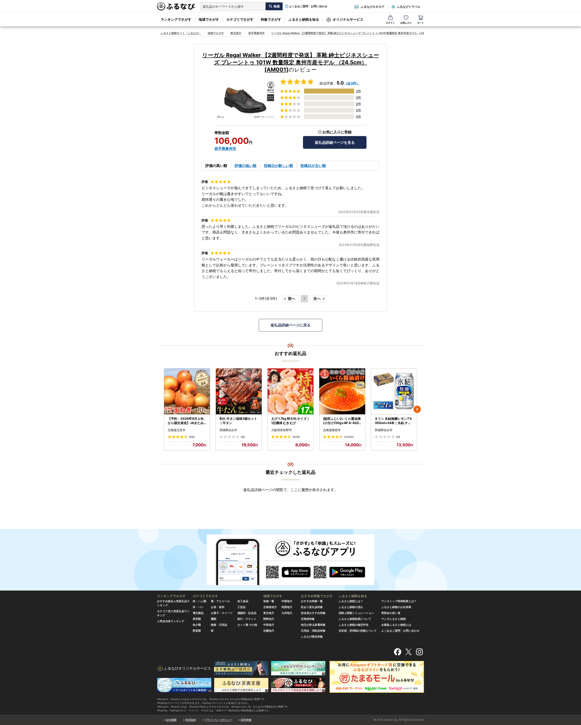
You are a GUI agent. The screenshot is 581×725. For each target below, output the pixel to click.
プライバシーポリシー (218, 720)
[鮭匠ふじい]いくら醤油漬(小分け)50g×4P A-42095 (342, 421)
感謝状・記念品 (246, 613)
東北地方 (235, 33)
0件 (358, 97)
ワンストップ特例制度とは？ (399, 601)
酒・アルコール (220, 601)
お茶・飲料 (217, 607)
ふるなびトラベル (408, 6)
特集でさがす (271, 19)
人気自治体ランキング (170, 621)
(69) (192, 437)
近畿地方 (268, 630)
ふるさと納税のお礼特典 (396, 607)
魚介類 (197, 624)
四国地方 (286, 607)
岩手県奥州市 (256, 33)
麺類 (213, 619)
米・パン (198, 607)
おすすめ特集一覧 (312, 601)
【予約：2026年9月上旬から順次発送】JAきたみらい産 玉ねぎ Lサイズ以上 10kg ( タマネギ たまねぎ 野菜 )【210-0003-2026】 (187, 421)
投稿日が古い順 (313, 165)
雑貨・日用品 (219, 624)
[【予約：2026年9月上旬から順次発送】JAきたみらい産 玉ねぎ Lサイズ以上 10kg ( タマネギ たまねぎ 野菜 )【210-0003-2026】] (187, 391)
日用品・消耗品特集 (313, 630)
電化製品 (198, 613)
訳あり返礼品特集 (312, 607)
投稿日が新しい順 (278, 165)
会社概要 (171, 720)
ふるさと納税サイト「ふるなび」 (180, 33)
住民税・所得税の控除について (358, 630)
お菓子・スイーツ (222, 613)
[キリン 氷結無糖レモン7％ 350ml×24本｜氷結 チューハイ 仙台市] (394, 391)
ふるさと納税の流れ (351, 607)
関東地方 (268, 619)
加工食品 (242, 601)
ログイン (390, 22)
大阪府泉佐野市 (281, 430)
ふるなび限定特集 (312, 636)
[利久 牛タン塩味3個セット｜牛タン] (239, 391)
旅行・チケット (246, 619)
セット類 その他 (247, 624)
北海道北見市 (176, 430)
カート (420, 22)
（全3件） (352, 83)
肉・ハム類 (199, 601)
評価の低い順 (245, 165)
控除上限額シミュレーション (356, 613)
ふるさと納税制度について (355, 619)
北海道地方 (270, 607)
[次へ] (417, 409)
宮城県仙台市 (228, 430)
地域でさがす (209, 19)
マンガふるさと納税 (393, 619)
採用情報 (246, 720)
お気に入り (406, 22)
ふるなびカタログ (372, 6)
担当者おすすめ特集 (313, 613)
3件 (358, 91)
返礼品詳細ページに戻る (290, 325)
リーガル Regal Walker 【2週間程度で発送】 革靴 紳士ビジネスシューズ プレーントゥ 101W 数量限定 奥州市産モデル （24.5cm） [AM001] (358, 33)
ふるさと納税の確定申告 (354, 624)
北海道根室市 (332, 430)
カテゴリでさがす (240, 19)
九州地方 (286, 613)
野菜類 (197, 630)
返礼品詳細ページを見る (335, 142)
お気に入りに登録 (337, 132)
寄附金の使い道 (390, 613)
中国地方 (286, 601)
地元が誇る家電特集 (313, 624)
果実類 (197, 619)
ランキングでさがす (176, 19)
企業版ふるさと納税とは (396, 624)
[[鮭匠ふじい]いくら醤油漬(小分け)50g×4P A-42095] (342, 391)
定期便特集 (308, 619)
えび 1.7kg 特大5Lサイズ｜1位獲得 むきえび (290, 421)
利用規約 (190, 720)
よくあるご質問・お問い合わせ (308, 6)
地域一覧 (268, 601)
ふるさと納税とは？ (351, 601)
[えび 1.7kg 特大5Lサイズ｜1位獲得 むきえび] (290, 391)
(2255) (349, 437)
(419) (296, 437)
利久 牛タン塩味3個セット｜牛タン (238, 421)
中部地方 (268, 624)
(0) (243, 437)
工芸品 (241, 607)
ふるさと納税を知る (303, 19)
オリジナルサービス (348, 19)
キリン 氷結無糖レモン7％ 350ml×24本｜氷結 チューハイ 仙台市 (393, 421)
